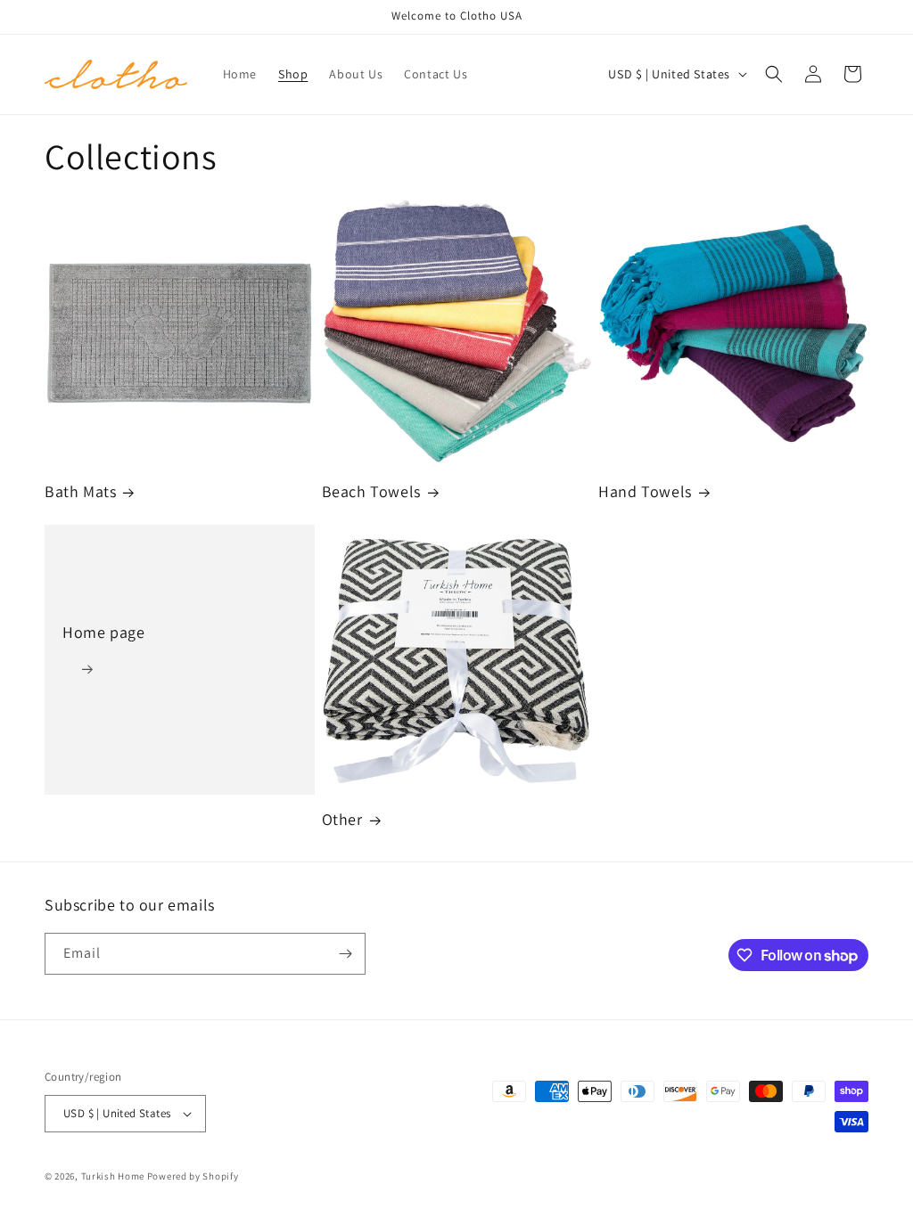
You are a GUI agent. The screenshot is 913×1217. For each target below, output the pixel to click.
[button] (774, 74)
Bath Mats (80, 491)
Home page (103, 632)
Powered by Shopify (193, 1176)
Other (342, 819)
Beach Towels (371, 491)
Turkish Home (112, 1176)
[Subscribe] (345, 954)
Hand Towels (645, 491)
